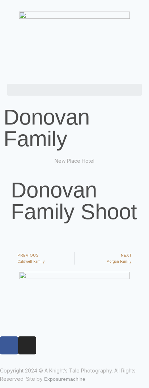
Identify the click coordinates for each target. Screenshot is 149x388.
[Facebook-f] (9, 345)
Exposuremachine (64, 379)
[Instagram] (27, 345)
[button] (74, 90)
